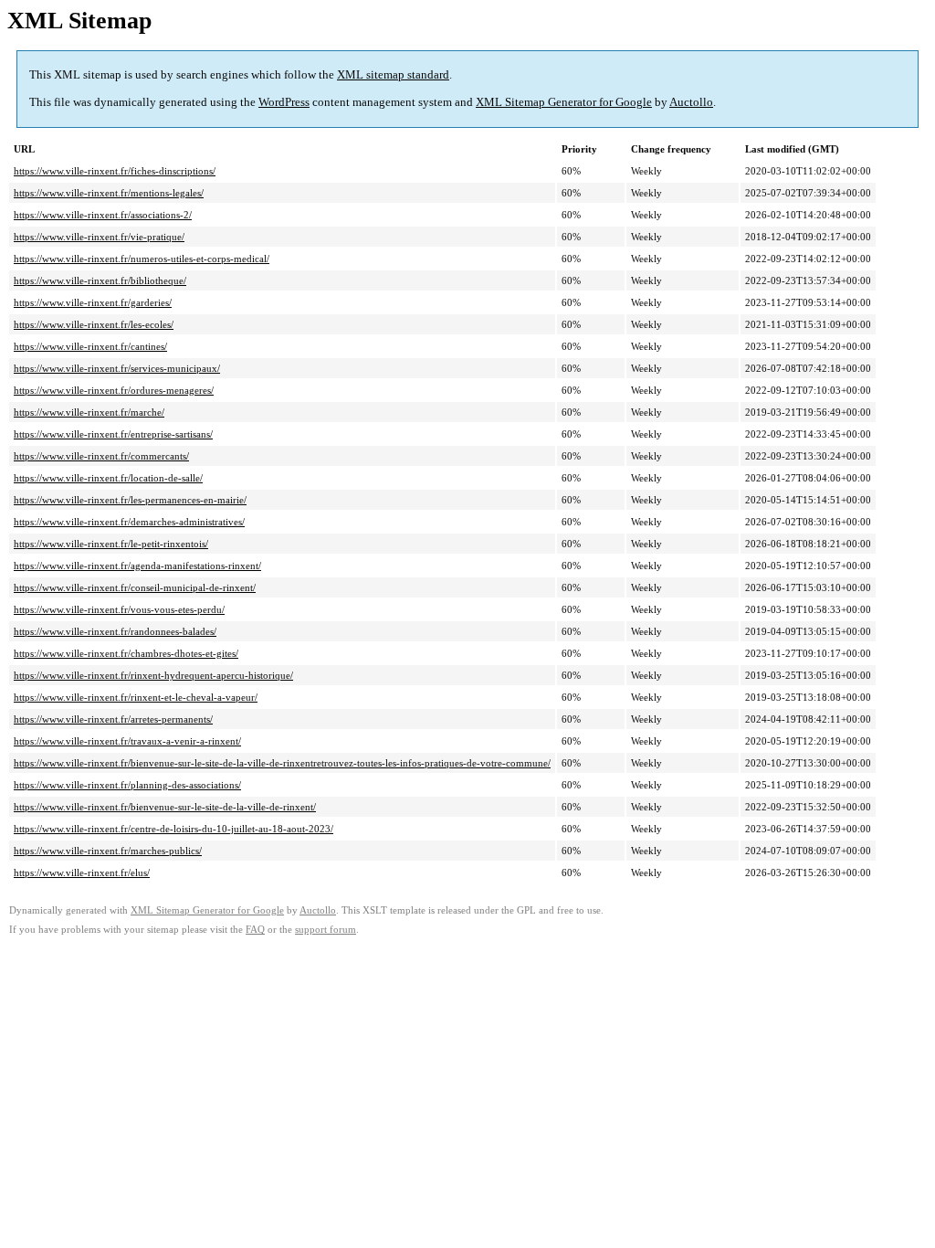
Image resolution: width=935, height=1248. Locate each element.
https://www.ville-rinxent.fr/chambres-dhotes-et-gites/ (126, 653)
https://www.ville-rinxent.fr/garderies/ (93, 302)
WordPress (284, 102)
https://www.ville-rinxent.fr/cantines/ (90, 346)
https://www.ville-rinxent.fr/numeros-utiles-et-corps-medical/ (141, 258)
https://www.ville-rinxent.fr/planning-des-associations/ (127, 784)
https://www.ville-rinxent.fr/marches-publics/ (108, 850)
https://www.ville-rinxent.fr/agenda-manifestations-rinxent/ (137, 565)
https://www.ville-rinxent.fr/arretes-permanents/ (113, 719)
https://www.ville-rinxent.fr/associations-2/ (103, 214)
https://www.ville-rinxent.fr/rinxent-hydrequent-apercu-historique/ (153, 675)
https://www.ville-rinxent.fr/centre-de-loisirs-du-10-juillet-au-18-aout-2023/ (173, 828)
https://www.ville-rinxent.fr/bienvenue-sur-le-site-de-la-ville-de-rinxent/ (165, 806)
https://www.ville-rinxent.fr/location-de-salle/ (108, 477)
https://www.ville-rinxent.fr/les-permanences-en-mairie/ (130, 499)
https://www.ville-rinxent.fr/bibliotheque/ (100, 280)
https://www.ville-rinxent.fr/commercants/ (101, 455)
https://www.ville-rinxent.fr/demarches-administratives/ (129, 521)
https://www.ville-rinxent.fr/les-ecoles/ (93, 324)
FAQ (255, 930)
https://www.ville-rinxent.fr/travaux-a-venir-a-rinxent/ (127, 740)
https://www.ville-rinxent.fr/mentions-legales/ (109, 192)
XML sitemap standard (393, 74)
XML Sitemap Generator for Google (564, 102)
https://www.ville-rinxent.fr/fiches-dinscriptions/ (114, 170)
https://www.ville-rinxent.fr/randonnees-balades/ (115, 631)
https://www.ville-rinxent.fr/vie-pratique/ (99, 236)
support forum (325, 930)
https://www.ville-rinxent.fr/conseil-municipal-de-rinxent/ (135, 587)
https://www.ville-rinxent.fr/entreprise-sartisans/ (113, 433)
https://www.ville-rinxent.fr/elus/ (82, 872)
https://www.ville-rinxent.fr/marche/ (89, 412)
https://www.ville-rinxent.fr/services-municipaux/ (117, 368)
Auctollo (691, 102)
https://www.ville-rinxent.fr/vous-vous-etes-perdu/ (119, 609)
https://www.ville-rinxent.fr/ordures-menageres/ (114, 390)
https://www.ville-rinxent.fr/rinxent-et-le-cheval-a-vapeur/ (135, 697)
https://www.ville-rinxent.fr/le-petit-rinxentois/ (111, 543)
